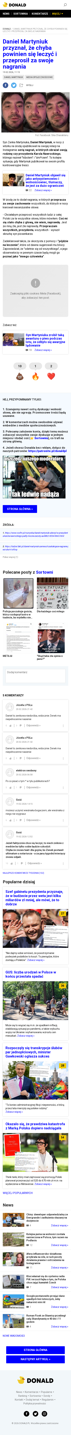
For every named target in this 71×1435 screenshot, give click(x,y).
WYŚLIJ (29, 85)
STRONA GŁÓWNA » (20, 509)
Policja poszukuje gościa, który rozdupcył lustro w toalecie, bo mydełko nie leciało (17, 616)
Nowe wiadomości (14, 1335)
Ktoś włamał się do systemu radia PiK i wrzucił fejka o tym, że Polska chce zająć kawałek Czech (46, 1279)
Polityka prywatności (34, 1403)
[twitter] (15, 85)
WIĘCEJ (56, 13)
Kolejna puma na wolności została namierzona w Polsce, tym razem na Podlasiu (47, 1237)
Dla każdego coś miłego (50, 611)
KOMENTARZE (40, 13)
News (19, 1392)
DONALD (7, 29)
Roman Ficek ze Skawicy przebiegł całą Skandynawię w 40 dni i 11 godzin (46, 1318)
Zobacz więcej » (43, 190)
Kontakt (19, 1399)
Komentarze (31, 1392)
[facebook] (7, 85)
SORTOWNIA (20, 13)
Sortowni (44, 572)
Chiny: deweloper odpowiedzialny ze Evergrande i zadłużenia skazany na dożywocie (47, 1217)
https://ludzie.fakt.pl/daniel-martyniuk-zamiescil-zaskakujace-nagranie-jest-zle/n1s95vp (35, 548)
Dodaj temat (32, 1399)
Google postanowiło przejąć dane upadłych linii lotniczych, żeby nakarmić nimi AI (45, 1299)
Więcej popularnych (18, 1193)
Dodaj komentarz (17, 672)
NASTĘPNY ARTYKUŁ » (35, 1359)
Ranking (22, 1395)
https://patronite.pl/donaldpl (47, 451)
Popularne (46, 1392)
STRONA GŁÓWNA (35, 1350)
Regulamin (48, 1399)
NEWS (6, 13)
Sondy (46, 1395)
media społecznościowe (39, 77)
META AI (7, 656)
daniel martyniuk (13, 77)
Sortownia (41, 438)
